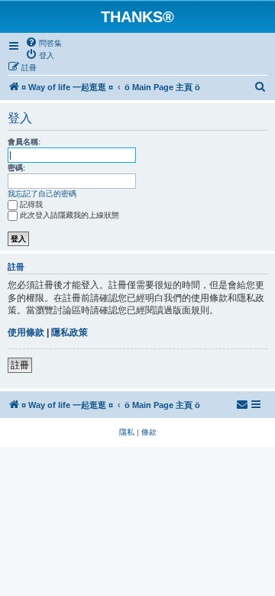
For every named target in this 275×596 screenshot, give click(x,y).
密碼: (16, 168)
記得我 (31, 204)
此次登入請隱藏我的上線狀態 (69, 215)
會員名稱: (24, 142)
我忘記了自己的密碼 (42, 193)
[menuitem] (43, 43)
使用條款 (26, 332)
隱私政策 (69, 332)
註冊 (20, 365)
